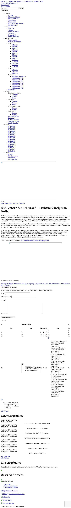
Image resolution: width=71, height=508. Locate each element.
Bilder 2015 (11, 144)
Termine (10, 15)
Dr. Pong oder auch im (27, 240)
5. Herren (14, 51)
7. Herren (14, 55)
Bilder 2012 (11, 149)
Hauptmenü (4, 10)
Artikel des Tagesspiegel (41, 240)
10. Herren (15, 60)
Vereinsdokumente (13, 36)
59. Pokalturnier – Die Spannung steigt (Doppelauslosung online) (25, 284)
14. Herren (15, 66)
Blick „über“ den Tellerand (16, 23)
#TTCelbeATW (12, 25)
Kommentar (4, 314)
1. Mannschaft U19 (17, 78)
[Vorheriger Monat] (1, 324)
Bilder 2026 (11, 126)
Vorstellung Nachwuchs (19, 76)
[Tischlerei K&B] (6, 500)
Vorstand (10, 30)
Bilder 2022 (11, 133)
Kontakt (10, 154)
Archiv (14, 98)
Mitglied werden (13, 156)
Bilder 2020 (11, 136)
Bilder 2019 (11, 138)
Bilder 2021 (11, 134)
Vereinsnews (12, 20)
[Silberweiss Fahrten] (7, 503)
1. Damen (15, 70)
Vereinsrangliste (12, 40)
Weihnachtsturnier (13, 116)
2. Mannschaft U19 (17, 80)
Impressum (7, 484)
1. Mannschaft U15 (17, 81)
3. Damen (15, 73)
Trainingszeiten (12, 159)
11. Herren (15, 61)
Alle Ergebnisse (5, 456)
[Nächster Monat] (69, 324)
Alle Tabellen (5, 458)
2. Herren (14, 46)
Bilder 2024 (11, 129)
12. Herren (15, 63)
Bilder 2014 (11, 146)
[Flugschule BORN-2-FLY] (9, 491)
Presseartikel (11, 35)
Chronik (14, 108)
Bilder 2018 (11, 139)
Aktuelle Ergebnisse (14, 17)
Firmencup (11, 118)
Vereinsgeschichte (13, 31)
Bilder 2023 (11, 131)
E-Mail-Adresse (6, 297)
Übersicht (14, 94)
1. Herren (14, 45)
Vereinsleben (12, 22)
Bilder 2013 (11, 147)
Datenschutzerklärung (10, 486)
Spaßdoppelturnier (13, 121)
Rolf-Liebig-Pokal (13, 119)
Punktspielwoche (13, 18)
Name (3, 293)
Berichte (14, 96)
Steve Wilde (4, 203)
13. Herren (15, 65)
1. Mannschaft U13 (17, 88)
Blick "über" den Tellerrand (17, 203)
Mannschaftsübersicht (14, 41)
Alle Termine (4, 411)
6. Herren (14, 53)
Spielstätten (11, 157)
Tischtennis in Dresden (11, 487)
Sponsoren (11, 33)
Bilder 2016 (11, 142)
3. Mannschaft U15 (17, 85)
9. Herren (14, 58)
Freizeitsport (11, 89)
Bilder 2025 (11, 128)
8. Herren (14, 56)
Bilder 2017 (11, 141)
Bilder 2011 (11, 151)
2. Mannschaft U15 (17, 83)
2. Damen (15, 71)
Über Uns (11, 28)
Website (3, 300)
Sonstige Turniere (13, 123)
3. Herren (14, 48)
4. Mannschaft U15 (17, 86)
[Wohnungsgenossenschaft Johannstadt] (12, 494)
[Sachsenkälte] (5, 497)
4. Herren (14, 50)
